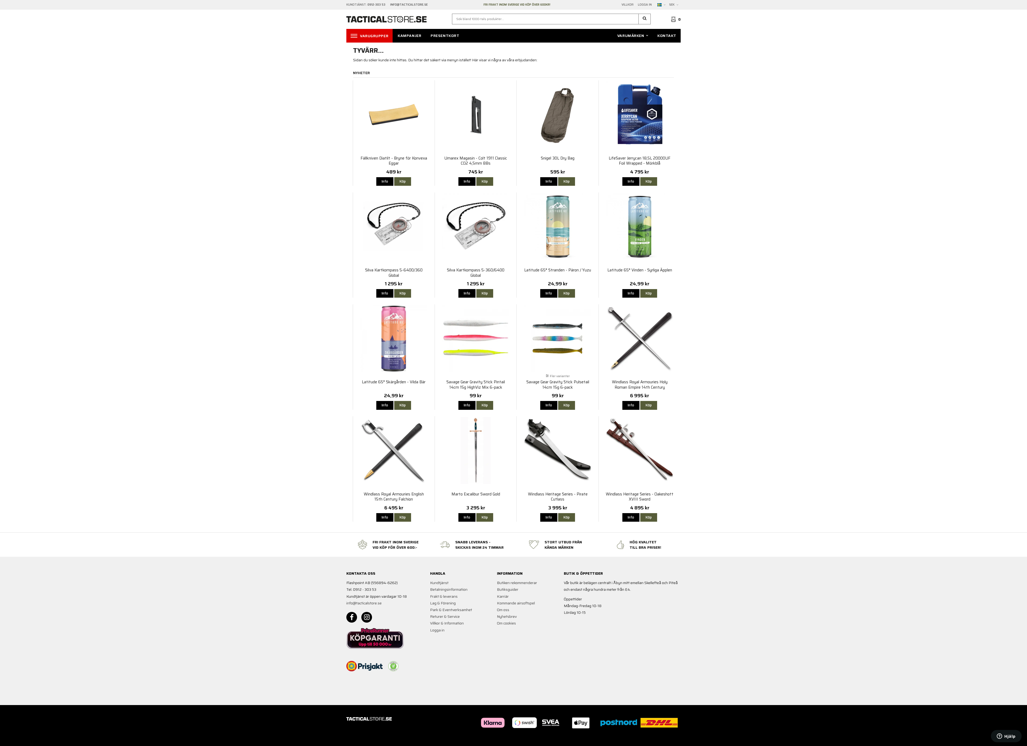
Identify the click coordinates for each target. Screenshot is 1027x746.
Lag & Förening (443, 603)
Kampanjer (409, 36)
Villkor (628, 5)
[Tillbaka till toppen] (673, 738)
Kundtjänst (439, 583)
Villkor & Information (447, 623)
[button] (645, 19)
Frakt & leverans (444, 596)
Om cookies (506, 623)
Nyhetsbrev (507, 616)
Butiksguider (507, 589)
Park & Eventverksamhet (451, 610)
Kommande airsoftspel (516, 603)
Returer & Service (445, 616)
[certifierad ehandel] (393, 666)
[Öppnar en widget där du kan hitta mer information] (1006, 736)
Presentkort (445, 36)
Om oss (503, 610)
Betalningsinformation (448, 589)
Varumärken (630, 36)
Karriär (503, 596)
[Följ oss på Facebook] (351, 617)
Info (385, 181)
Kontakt (666, 36)
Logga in (645, 5)
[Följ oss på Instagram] (366, 617)
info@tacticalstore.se (364, 603)
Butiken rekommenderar (517, 583)
